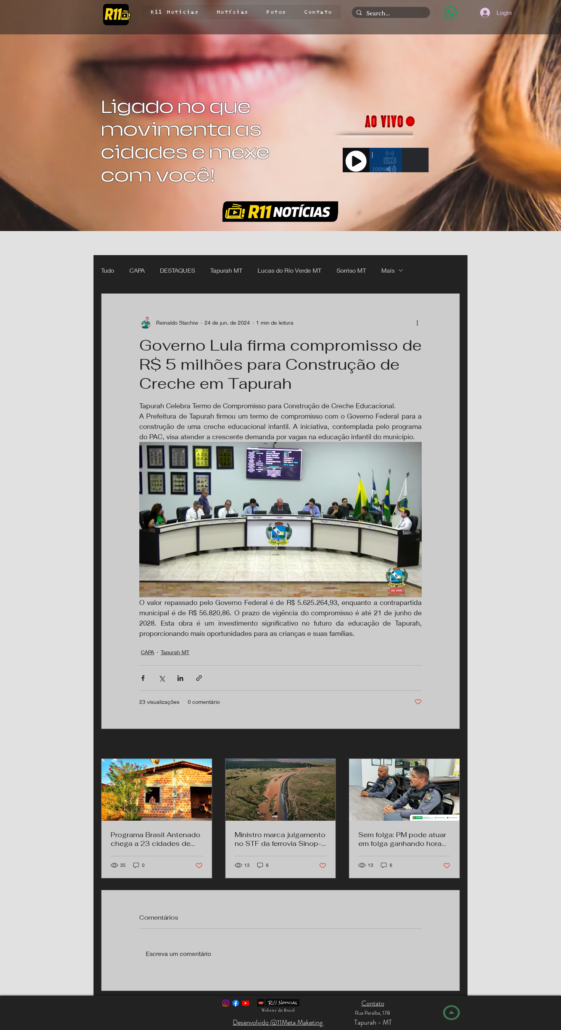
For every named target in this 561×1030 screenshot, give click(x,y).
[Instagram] (225, 1003)
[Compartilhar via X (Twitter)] (161, 678)
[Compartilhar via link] (199, 678)
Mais (388, 270)
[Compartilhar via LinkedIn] (180, 678)
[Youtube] (245, 1003)
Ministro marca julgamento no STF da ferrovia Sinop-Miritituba (280, 839)
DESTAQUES (177, 270)
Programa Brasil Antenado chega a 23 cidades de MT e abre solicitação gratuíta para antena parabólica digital (155, 839)
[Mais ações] (417, 322)
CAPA (137, 270)
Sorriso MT (351, 270)
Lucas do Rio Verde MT (289, 270)
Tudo (107, 270)
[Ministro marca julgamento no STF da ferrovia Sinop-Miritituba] (281, 790)
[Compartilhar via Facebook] (143, 678)
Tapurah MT (226, 270)
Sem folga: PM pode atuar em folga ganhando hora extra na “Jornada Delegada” (402, 839)
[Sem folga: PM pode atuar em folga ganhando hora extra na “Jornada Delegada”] (404, 790)
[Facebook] (235, 1003)
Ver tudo (449, 744)
